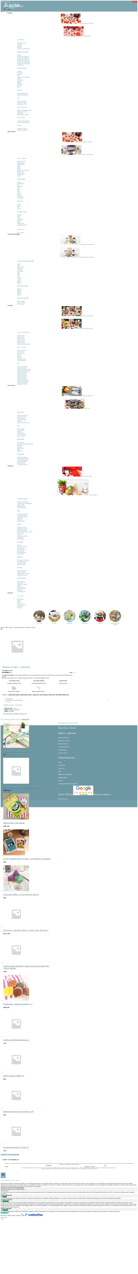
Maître (18, 216)
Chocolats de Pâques (22, 130)
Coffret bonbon (21, 164)
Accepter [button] (49, 1165)
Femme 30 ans (20, 335)
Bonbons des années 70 (23, 57)
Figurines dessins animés (23, 422)
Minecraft (19, 451)
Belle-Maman (20, 183)
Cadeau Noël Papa (22, 368)
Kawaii (19, 167)
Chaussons (20, 590)
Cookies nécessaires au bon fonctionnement (14, 1189)
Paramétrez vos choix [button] (90, 1166)
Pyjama (19, 585)
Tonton (19, 277)
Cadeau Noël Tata (21, 378)
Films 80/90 (20, 606)
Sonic (18, 449)
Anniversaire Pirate (22, 461)
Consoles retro (20, 442)
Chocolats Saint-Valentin (23, 121)
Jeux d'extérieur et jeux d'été (47, 694)
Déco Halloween (21, 549)
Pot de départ (20, 351)
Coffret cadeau (21, 162)
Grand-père (20, 271)
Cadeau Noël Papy (22, 373)
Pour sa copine (21, 301)
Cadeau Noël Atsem (22, 384)
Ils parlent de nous (63, 799)
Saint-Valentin (20, 304)
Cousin (19, 280)
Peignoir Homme (21, 588)
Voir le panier (4, 1154)
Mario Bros (20, 445)
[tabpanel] (69, 1193)
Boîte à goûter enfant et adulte (24, 531)
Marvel (19, 602)
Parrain (19, 193)
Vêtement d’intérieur (22, 584)
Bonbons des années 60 (23, 56)
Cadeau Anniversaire (63, 746)
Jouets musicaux (21, 418)
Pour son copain (21, 302)
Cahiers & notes (21, 572)
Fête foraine (20, 113)
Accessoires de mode (22, 514)
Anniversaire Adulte (22, 464)
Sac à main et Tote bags (23, 560)
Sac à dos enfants (21, 563)
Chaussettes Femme (22, 515)
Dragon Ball (85, 623)
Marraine (19, 195)
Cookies (60, 780)
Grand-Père (20, 196)
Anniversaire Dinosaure (23, 458)
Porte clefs (19, 519)
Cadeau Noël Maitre (22, 382)
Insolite (19, 354)
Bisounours (70, 623)
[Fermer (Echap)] (6, 1217)
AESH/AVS (20, 219)
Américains (20, 72)
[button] (1, 629)
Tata (18, 275)
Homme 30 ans (21, 339)
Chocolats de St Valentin (87, 23)
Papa (18, 185)
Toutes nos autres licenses (115, 623)
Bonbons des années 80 (23, 59)
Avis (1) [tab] (8, 701)
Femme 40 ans (20, 336)
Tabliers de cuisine (21, 527)
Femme (19, 204)
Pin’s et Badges (21, 521)
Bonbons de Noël (21, 101)
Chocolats (19, 45)
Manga (19, 168)
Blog (59, 771)
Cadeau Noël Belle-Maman (24, 369)
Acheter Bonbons (62, 750)
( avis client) (5, 672)
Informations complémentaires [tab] (14, 700)
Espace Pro (61, 768)
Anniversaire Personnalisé (23, 344)
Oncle (18, 192)
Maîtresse (19, 214)
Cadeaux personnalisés (14, 234)
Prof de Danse (20, 223)
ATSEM (19, 292)
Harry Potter (20, 80)
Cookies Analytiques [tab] (6, 1208)
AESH (19, 293)
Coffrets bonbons (21, 42)
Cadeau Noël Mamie (22, 372)
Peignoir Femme (21, 587)
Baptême (19, 357)
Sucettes (19, 85)
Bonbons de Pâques (22, 128)
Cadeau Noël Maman (22, 366)
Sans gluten (20, 84)
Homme (19, 205)
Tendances (10, 465)
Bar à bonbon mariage (22, 114)
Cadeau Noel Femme (87, 315)
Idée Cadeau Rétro (63, 743)
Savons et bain (20, 504)
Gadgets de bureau (22, 416)
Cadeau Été (35, 694)
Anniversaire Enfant (22, 457)
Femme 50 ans (20, 338)
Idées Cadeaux (11, 131)
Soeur (18, 189)
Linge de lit (20, 582)
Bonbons (10, 13)
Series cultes (20, 171)
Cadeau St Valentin (87, 141)
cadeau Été (25, 719)
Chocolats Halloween (22, 94)
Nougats (19, 81)
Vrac (18, 87)
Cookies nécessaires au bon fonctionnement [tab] (12, 1187)
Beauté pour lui (21, 506)
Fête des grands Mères (87, 154)
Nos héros (10, 592)
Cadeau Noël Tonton (22, 379)
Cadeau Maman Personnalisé (87, 257)
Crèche (19, 222)
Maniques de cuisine (22, 528)
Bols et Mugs (20, 533)
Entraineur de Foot (22, 225)
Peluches (19, 421)
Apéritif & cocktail (22, 530)
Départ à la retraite (21, 350)
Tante (18, 190)
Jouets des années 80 (87, 395)
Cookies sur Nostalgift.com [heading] (10, 1159)
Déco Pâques (20, 553)
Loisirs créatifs (20, 433)
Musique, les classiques (23, 170)
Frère (18, 188)
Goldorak (100, 623)
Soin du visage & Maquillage (24, 503)
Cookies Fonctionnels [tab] (6, 1199)
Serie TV (19, 607)
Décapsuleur (20, 537)
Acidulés (19, 44)
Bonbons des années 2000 (23, 62)
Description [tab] (9, 698)
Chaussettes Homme (22, 516)
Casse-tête (19, 431)
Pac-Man (19, 446)
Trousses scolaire (21, 564)
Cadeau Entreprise (21, 360)
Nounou (19, 220)
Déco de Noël (20, 551)
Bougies (19, 545)
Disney (19, 165)
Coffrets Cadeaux (63, 753)
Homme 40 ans (21, 341)
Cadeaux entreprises (63, 737)
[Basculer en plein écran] (3, 1217)
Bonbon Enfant (21, 463)
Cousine (19, 278)
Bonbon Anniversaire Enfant (24, 110)
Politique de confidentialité (65, 774)
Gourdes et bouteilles (22, 536)
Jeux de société (21, 428)
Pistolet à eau (65, 694)
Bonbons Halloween (22, 93)
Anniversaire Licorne (22, 460)
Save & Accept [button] (5, 1213)
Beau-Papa (20, 186)
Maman (19, 182)
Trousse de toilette (21, 507)
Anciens (19, 55)
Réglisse (19, 47)
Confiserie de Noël (22, 104)
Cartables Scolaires (22, 561)
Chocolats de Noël (21, 102)
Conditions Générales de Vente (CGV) (68, 783)
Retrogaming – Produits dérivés (25, 443)
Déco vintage (20, 548)
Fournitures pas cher (22, 575)
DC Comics (20, 603)
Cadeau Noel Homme (87, 328)
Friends (54, 623)
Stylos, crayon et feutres (23, 573)
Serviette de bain (21, 591)
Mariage (19, 356)
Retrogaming (20, 174)
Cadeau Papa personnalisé (87, 244)
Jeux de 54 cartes (21, 434)
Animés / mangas (21, 604)
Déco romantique (21, 552)
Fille (18, 207)
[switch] (1, 1196)
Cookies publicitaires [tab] (6, 1195)
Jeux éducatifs (20, 430)
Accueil (3, 627)
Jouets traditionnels (22, 419)
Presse (60, 762)
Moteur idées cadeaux (64, 740)
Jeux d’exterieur (21, 436)
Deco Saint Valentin (87, 476)
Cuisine (19, 534)
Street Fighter (20, 448)
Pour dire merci (21, 353)
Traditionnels (20, 65)
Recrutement (61, 765)
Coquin (19, 175)
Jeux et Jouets (11, 385)
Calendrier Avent (21, 359)
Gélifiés (19, 78)
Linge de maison (21, 581)
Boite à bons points (22, 570)
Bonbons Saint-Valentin (23, 122)
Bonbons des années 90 (23, 60)
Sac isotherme (20, 538)
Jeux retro (87, 408)
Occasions (10, 305)
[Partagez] (4, 1217)
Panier (5, 10)
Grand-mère (20, 198)
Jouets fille (58, 694)
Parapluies (19, 518)
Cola (18, 75)
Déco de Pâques (93, 494)
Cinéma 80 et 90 (21, 161)
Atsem (18, 217)
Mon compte (7, 9)
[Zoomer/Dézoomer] (1, 1217)
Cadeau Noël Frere (22, 376)
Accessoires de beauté (22, 501)
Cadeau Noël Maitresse (23, 381)
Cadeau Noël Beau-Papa (23, 371)
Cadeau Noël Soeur (22, 375)
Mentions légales (62, 777)
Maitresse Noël (21, 173)
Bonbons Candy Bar (22, 111)
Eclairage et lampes (22, 546)
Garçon (19, 208)
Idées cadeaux (9, 627)
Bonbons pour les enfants (23, 63)
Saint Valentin (87, 36)
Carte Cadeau (20, 232)
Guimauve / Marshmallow (23, 48)
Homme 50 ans (21, 342)
